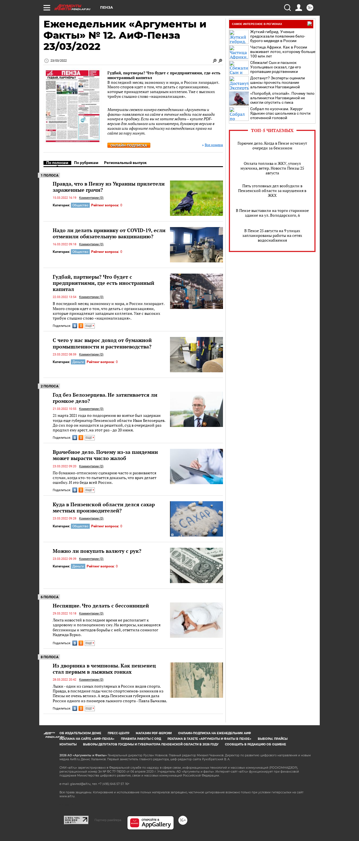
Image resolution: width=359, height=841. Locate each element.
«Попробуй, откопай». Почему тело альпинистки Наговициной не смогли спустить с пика (282, 98)
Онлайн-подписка (129, 145)
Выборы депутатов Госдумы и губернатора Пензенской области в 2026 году (150, 744)
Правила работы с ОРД (141, 739)
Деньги (78, 362)
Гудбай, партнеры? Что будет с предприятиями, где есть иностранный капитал (163, 75)
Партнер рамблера (108, 820)
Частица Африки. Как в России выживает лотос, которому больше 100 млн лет (282, 51)
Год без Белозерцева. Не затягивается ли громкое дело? (105, 397)
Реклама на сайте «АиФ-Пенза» (86, 739)
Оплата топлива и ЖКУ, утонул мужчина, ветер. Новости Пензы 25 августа (272, 168)
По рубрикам (86, 162)
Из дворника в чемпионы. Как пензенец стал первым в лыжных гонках (104, 668)
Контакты (68, 744)
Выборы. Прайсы (272, 739)
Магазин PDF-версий (154, 733)
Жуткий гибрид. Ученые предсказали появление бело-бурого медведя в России (277, 36)
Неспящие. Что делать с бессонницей (101, 605)
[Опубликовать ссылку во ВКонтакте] (74, 325)
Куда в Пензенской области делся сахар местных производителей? (104, 507)
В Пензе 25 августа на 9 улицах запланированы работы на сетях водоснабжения (272, 235)
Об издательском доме (80, 733)
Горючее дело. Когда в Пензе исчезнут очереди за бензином (272, 145)
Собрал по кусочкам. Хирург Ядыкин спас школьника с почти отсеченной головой (280, 113)
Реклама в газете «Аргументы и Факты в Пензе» (209, 739)
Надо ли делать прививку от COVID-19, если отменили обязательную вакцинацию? (109, 233)
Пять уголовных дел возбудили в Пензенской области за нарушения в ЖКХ (272, 190)
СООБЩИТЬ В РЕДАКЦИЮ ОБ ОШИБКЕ (255, 744)
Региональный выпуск (125, 162)
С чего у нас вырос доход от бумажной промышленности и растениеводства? (102, 343)
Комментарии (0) (91, 198)
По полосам (57, 162)
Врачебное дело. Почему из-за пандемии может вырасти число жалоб (105, 455)
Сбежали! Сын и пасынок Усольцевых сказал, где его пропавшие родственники (275, 67)
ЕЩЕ (89, 326)
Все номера (214, 145)
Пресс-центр (118, 733)
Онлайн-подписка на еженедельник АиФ (214, 733)
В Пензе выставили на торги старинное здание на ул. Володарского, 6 (272, 213)
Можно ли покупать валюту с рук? (97, 550)
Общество (80, 205)
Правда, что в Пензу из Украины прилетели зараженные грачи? (109, 186)
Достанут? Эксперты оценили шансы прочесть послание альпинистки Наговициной (277, 82)
